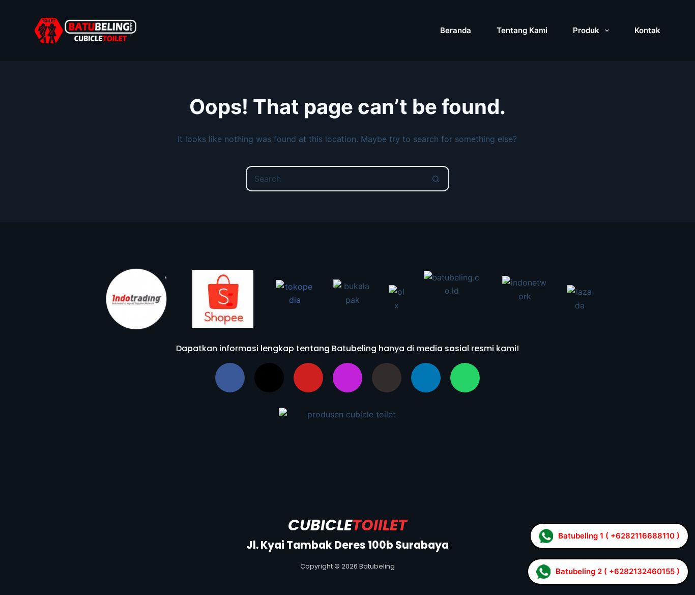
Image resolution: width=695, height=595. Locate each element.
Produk (586, 30)
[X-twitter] (269, 377)
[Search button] (436, 178)
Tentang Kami (522, 30)
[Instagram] (347, 377)
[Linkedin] (426, 377)
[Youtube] (308, 377)
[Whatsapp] (465, 377)
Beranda (455, 30)
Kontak (647, 30)
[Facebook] (230, 377)
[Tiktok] (386, 377)
